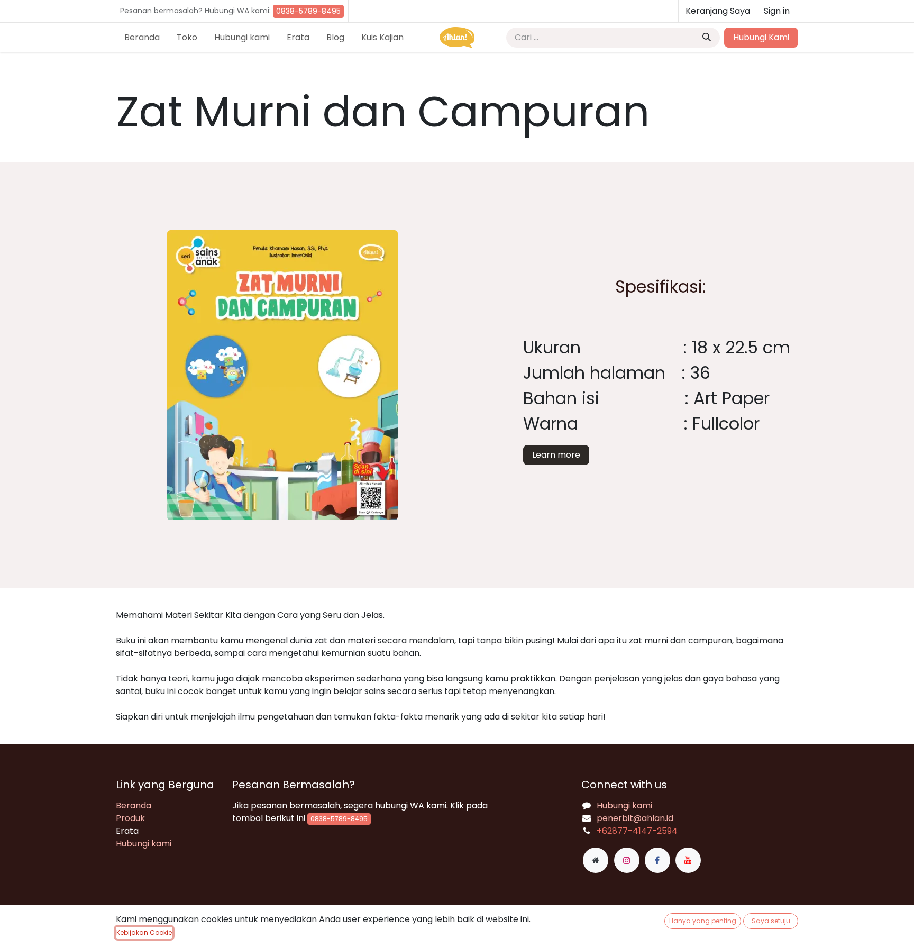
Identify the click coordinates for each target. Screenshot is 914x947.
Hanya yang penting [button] (702, 920)
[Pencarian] (706, 38)
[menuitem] (142, 37)
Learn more (556, 455)
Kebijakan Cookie (144, 932)
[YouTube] (688, 860)
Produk (130, 818)
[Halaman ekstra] (595, 860)
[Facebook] (657, 860)
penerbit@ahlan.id (635, 818)
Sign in (777, 11)
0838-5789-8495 (308, 11)
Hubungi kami (143, 843)
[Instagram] (626, 860)
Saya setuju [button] (771, 920)
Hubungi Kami (761, 37)
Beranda (133, 805)
